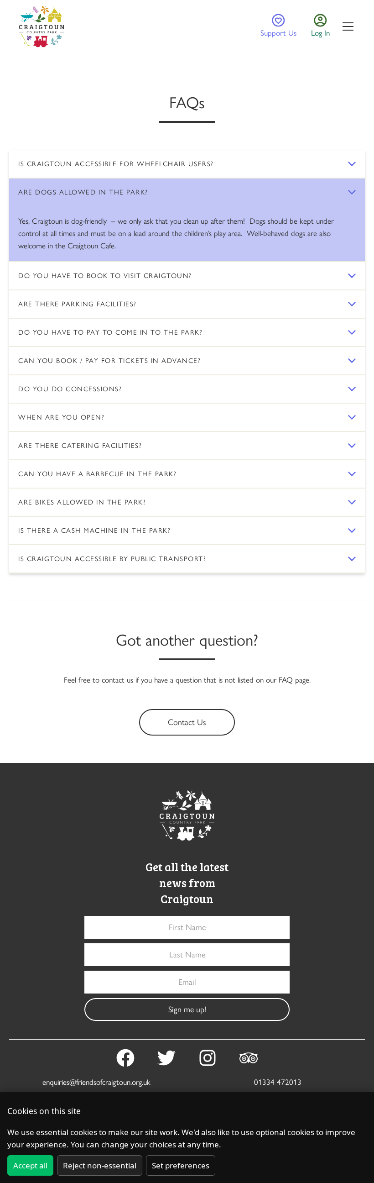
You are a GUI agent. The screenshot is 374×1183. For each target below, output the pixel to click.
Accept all (30, 1165)
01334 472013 (277, 1082)
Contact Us (187, 722)
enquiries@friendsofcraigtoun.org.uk (96, 1082)
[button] (346, 26)
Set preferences (180, 1165)
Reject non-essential (99, 1165)
